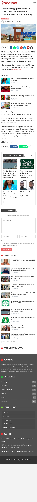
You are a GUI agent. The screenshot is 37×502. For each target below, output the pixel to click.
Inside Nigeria (5, 18)
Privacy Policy (7, 420)
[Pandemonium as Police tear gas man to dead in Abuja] (5, 89)
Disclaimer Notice (8, 424)
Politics (3, 393)
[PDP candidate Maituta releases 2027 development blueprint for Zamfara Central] (5, 271)
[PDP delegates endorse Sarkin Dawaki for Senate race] (5, 279)
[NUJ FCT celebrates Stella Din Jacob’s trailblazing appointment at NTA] (5, 81)
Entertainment (5, 401)
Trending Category (6, 389)
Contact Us (7, 416)
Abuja (7, 142)
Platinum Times (17, 70)
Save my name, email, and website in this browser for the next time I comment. (18, 244)
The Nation (4, 385)
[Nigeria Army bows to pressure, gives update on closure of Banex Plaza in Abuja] (5, 97)
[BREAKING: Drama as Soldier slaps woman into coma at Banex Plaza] (5, 105)
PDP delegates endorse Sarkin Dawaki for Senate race (17, 451)
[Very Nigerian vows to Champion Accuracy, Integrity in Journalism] (27, 164)
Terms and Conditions (9, 427)
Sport (3, 397)
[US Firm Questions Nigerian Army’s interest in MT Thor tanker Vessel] (10, 164)
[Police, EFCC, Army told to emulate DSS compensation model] (5, 262)
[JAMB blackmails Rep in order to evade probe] (5, 320)
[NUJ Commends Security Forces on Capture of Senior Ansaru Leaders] (27, 185)
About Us (6, 413)
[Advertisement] (18, 482)
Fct (11, 142)
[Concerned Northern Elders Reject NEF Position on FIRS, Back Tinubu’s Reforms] (5, 303)
